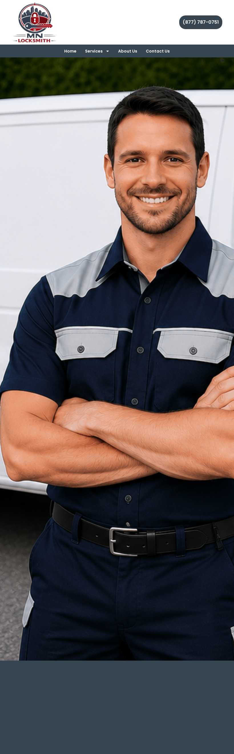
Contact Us (158, 51)
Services (94, 51)
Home (70, 51)
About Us (127, 51)
